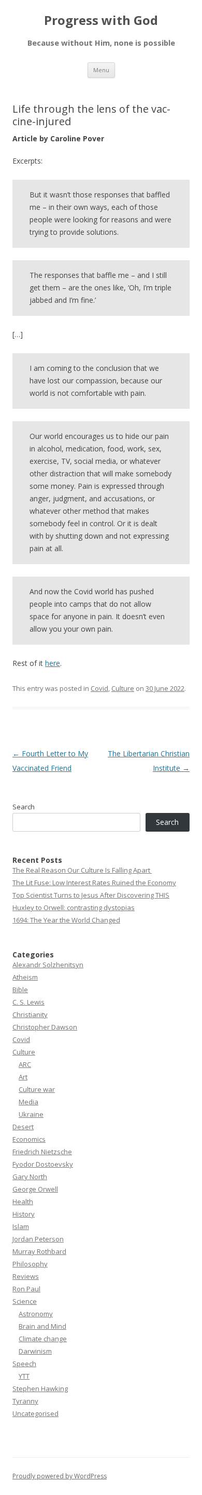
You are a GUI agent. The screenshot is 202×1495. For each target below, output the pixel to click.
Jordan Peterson (38, 1239)
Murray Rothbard (39, 1251)
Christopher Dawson (44, 1027)
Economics (29, 1139)
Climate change (43, 1338)
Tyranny (25, 1401)
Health (22, 1201)
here (52, 663)
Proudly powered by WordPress (59, 1476)
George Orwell (35, 1189)
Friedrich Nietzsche (42, 1151)
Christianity (30, 1014)
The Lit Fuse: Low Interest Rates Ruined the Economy (94, 882)
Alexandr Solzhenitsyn (47, 964)
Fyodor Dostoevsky (42, 1164)
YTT (24, 1376)
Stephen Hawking (40, 1388)
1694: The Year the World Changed (66, 920)
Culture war (37, 1089)
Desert (23, 1126)
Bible (20, 989)
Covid (99, 688)
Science (24, 1301)
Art (23, 1077)
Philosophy (30, 1264)
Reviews (25, 1276)
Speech (24, 1363)
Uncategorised (35, 1413)
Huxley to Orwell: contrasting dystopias (73, 907)
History (23, 1214)
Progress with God (101, 20)
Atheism (25, 977)
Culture (122, 688)
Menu (101, 70)
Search (23, 806)
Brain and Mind (42, 1326)
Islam (20, 1226)
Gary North (29, 1176)
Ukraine (31, 1114)
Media (28, 1101)
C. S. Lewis (28, 1002)
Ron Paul (26, 1288)
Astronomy (36, 1313)
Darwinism (35, 1351)
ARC (25, 1064)
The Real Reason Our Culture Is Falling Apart (82, 870)
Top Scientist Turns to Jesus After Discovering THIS (90, 895)
